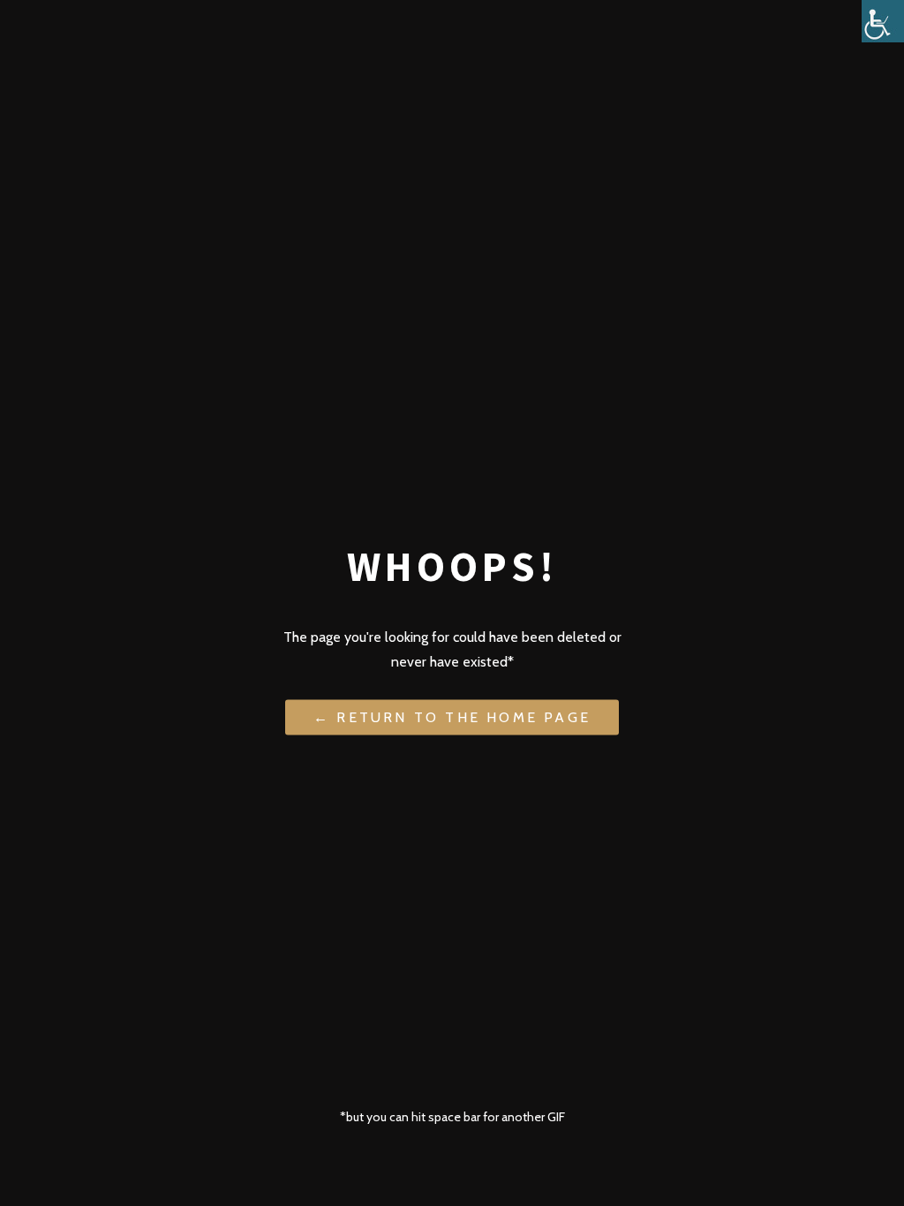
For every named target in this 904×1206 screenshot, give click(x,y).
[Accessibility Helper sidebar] (883, 21)
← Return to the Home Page (452, 716)
